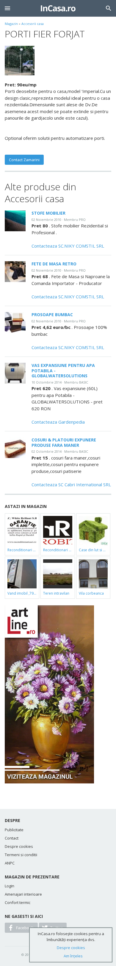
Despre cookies (19, 846)
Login (9, 886)
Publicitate (14, 829)
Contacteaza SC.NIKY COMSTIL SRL (68, 246)
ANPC (10, 863)
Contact (11, 838)
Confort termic (17, 902)
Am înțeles (73, 956)
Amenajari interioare (23, 894)
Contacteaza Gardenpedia (58, 422)
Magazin (11, 23)
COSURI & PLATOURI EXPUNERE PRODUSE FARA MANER (64, 442)
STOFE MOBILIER (48, 213)
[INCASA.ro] (58, 8)
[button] (7, 8)
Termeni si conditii (21, 854)
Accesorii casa (32, 23)
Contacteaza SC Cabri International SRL (71, 484)
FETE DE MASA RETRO (54, 264)
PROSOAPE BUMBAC (52, 314)
